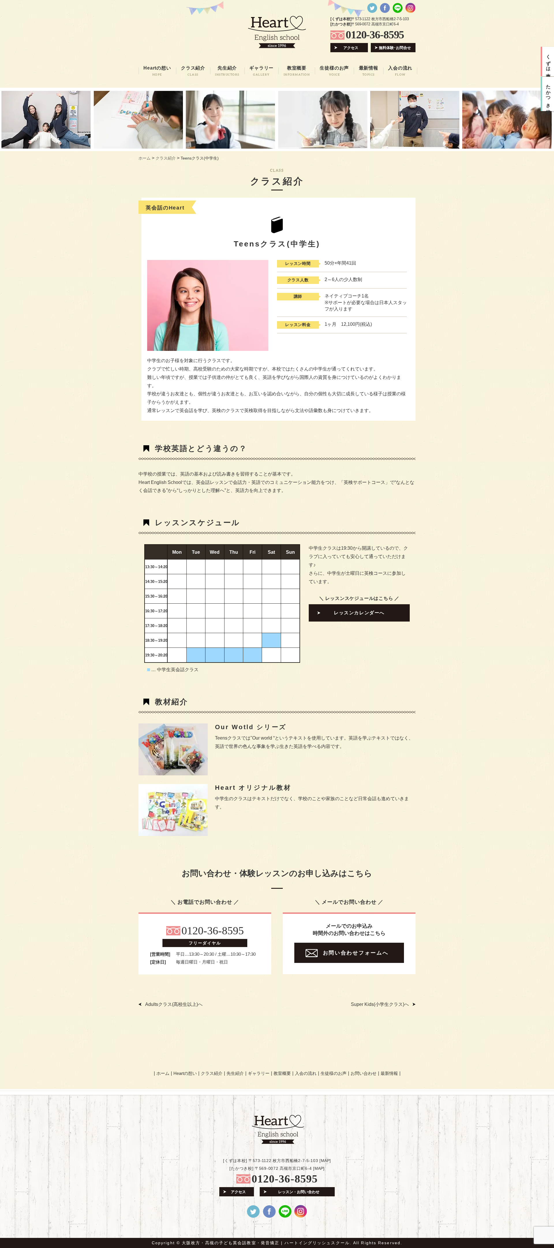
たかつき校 (548, 94)
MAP (325, 1160)
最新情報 (389, 1073)
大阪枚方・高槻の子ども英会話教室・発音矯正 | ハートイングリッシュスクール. (266, 1242)
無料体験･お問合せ (395, 48)
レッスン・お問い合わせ (298, 1192)
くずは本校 (548, 61)
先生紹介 (235, 1073)
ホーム (162, 1073)
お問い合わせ (364, 1073)
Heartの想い (185, 1073)
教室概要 (282, 1073)
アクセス (350, 48)
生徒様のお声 (334, 1073)
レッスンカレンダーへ (359, 612)
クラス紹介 (211, 1073)
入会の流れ (306, 1073)
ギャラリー (258, 1073)
